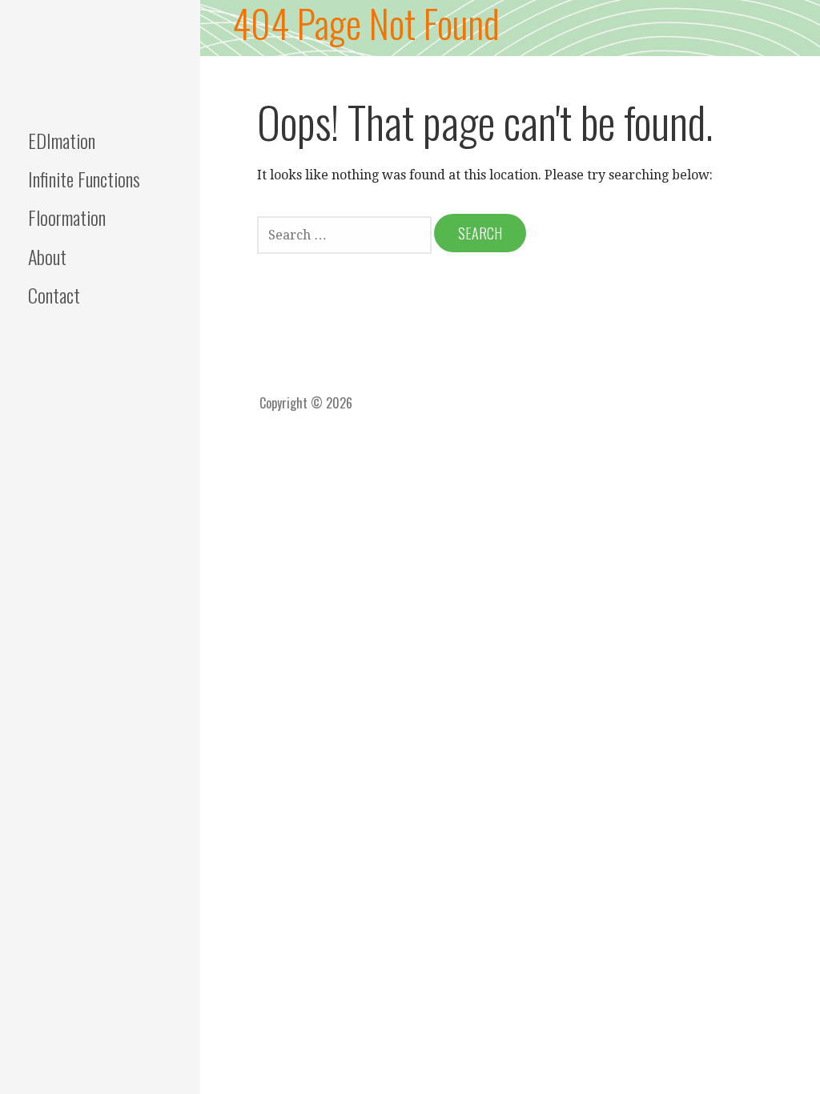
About (47, 256)
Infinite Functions (84, 178)
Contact (54, 294)
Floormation (67, 217)
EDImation (61, 140)
